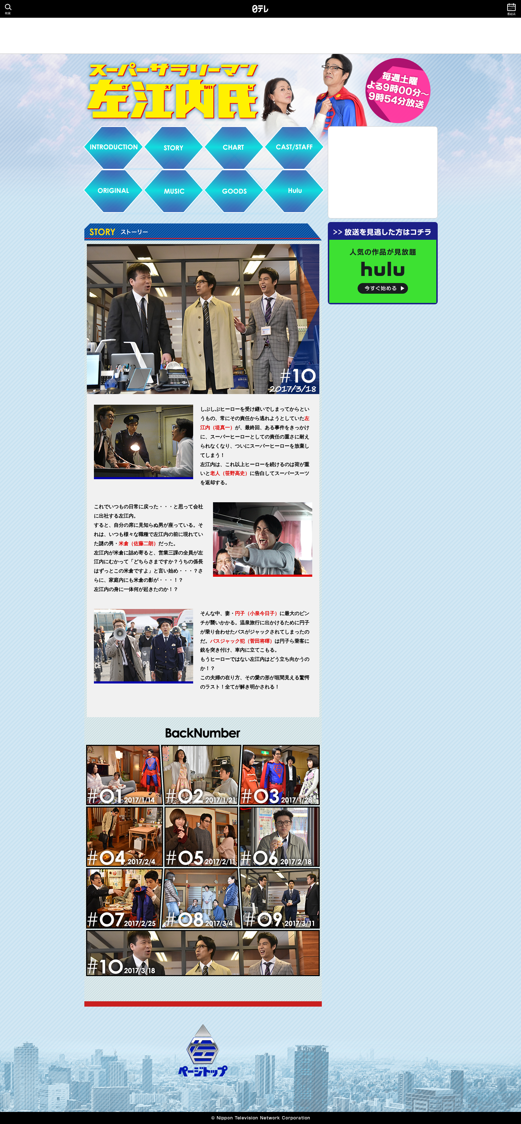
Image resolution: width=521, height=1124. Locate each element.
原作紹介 (113, 191)
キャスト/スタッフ (294, 148)
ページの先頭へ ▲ (203, 1050)
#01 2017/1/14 (124, 775)
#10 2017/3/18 (203, 953)
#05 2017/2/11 (201, 837)
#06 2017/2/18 (279, 837)
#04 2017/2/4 (124, 837)
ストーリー (174, 148)
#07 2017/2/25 (124, 898)
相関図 (234, 148)
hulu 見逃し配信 (294, 191)
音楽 (174, 191)
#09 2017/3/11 (279, 898)
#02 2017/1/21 (201, 776)
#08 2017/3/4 (201, 898)
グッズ (234, 191)
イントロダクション (113, 148)
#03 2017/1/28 (279, 776)
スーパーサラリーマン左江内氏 (260, 98)
